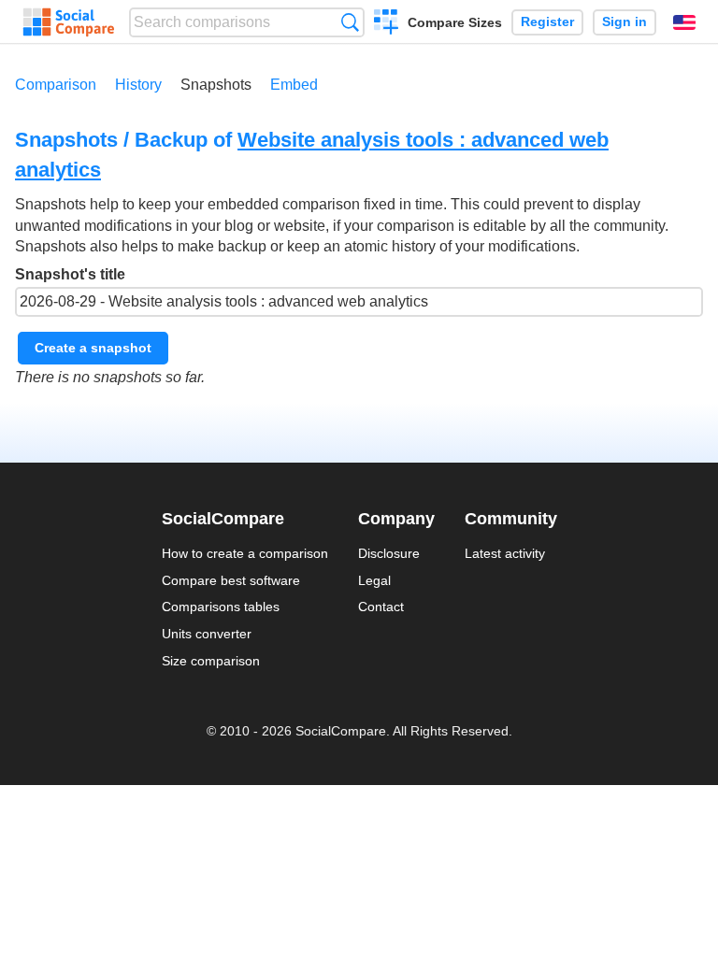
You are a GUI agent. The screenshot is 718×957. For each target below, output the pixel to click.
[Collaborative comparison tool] (68, 22)
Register (547, 22)
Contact (381, 606)
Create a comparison (386, 24)
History (138, 85)
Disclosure (389, 553)
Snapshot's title (70, 274)
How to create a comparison (245, 553)
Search (350, 22)
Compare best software (231, 580)
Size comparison (211, 660)
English (684, 22)
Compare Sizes (455, 22)
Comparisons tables (221, 606)
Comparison (55, 85)
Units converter (206, 633)
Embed (294, 85)
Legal (374, 580)
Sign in (624, 22)
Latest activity (505, 553)
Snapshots (215, 85)
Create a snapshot (93, 347)
